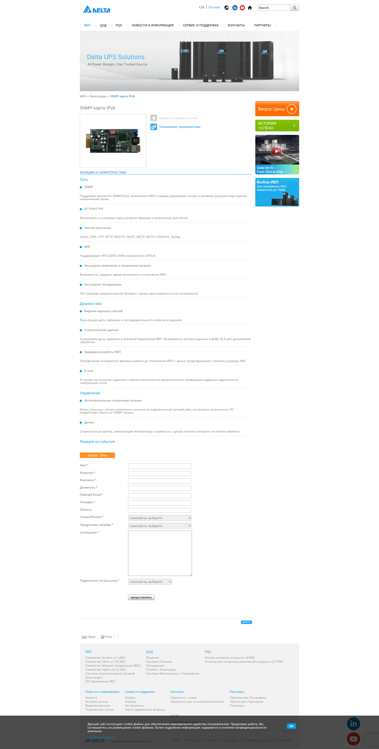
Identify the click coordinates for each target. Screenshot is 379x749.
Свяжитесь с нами (184, 697)
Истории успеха (96, 701)
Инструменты (134, 705)
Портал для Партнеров (246, 701)
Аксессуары (98, 96)
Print (108, 637)
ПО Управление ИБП (100, 681)
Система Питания (159, 661)
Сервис (130, 697)
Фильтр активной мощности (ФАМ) (230, 657)
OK (291, 726)
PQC (119, 25)
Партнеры (262, 25)
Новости (91, 697)
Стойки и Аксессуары (161, 669)
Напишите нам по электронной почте (197, 701)
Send (91, 637)
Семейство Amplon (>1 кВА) (105, 657)
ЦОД (103, 25)
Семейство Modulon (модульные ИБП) (113, 665)
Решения (152, 657)
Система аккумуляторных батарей (110, 673)
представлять (141, 597)
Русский (209, 7)
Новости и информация (152, 25)
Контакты (236, 25)
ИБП (87, 25)
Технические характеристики (179, 126)
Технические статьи (99, 709)
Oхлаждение (155, 665)
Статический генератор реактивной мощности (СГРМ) (244, 661)
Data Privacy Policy (101, 737)
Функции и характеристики (177, 118)
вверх (246, 622)
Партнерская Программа (248, 697)
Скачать (130, 701)
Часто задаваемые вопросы (145, 709)
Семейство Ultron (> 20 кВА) (105, 661)
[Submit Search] (295, 8)
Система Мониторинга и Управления (172, 673)
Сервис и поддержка (200, 25)
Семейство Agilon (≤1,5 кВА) (105, 669)
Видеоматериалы (98, 705)
